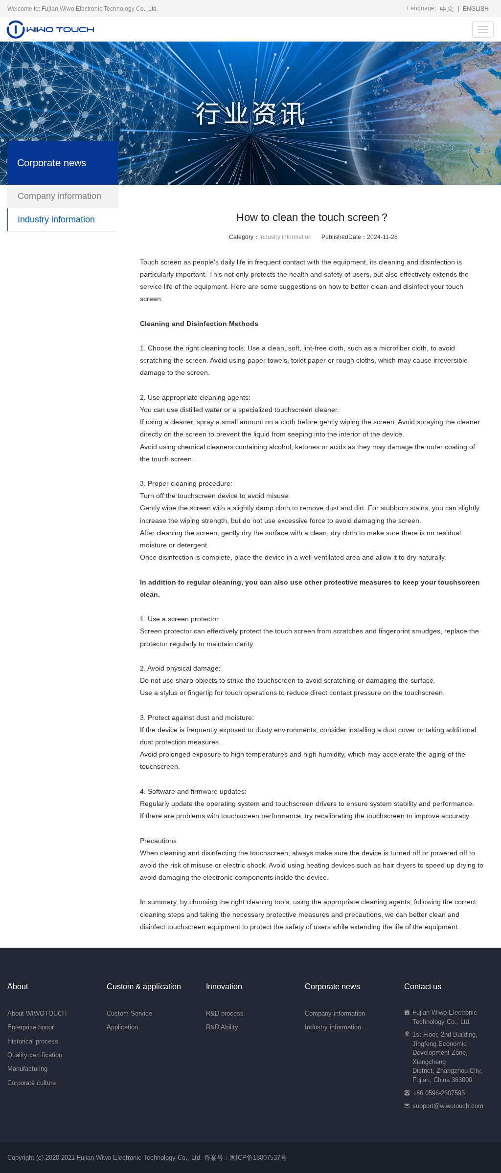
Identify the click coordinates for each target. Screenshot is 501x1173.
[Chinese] (446, 8)
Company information (59, 196)
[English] (475, 8)
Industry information (285, 237)
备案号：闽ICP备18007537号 (245, 1157)
